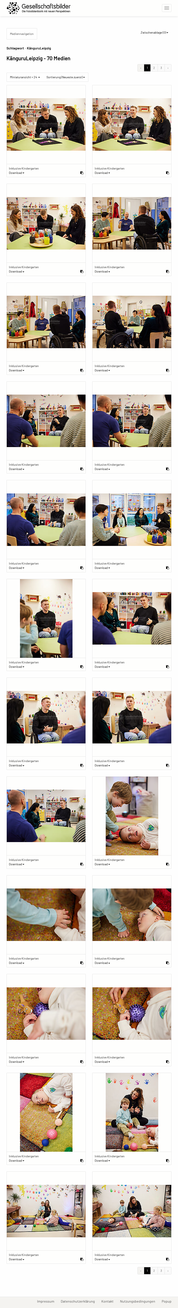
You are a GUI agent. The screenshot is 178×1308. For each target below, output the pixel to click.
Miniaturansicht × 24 (24, 77)
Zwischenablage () (153, 32)
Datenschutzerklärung (79, 1301)
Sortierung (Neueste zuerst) (64, 77)
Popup (168, 1301)
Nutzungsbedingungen (139, 1301)
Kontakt (109, 1301)
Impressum (47, 1301)
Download (15, 173)
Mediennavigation (22, 34)
